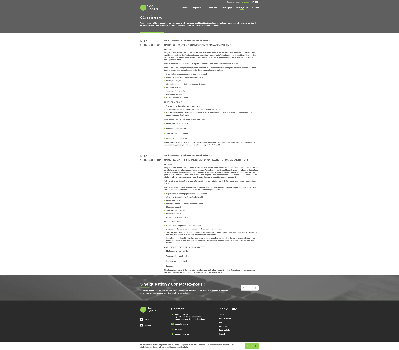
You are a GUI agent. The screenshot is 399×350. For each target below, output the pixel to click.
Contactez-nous (248, 288)
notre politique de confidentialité (175, 347)
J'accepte (250, 346)
